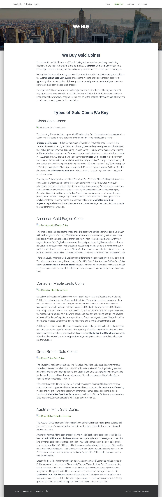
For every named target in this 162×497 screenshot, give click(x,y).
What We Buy (118, 4)
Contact (130, 4)
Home (108, 4)
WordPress (144, 492)
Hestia (127, 492)
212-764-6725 (142, 4)
